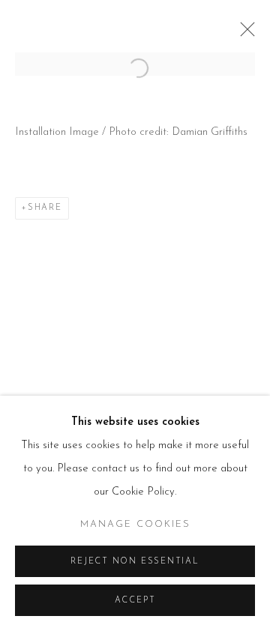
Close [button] (243, 33)
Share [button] (45, 208)
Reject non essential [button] (134, 562)
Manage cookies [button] (135, 524)
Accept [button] (135, 601)
